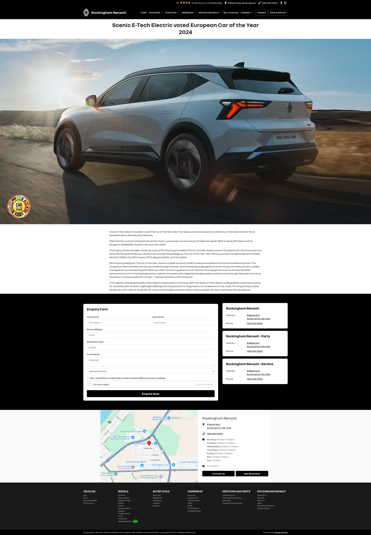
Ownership (187, 12)
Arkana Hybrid (124, 508)
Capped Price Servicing (232, 503)
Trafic (120, 516)
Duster (121, 506)
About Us (261, 500)
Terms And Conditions (266, 506)
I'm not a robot (101, 384)
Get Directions (252, 473)
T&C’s (190, 503)
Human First (193, 498)
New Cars (157, 495)
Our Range (154, 12)
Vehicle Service (228, 495)
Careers (260, 498)
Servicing (191, 495)
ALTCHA (209, 384)
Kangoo (121, 511)
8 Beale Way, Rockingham (242, 2)
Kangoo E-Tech (124, 513)
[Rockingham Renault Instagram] (286, 2)
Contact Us (218, 473)
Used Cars (157, 500)
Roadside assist (194, 511)
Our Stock (171, 12)
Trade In (156, 503)
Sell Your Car (230, 12)
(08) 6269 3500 (270, 2)
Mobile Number (95, 341)
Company (246, 12)
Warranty (226, 500)
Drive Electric (193, 508)
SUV (85, 495)
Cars (85, 498)
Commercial (88, 503)
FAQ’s (190, 506)
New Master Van (125, 521)
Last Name (158, 316)
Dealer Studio (281, 532)
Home (144, 12)
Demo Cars (157, 498)
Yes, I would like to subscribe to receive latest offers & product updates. (128, 378)
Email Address (95, 329)
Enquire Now (150, 393)
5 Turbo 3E (122, 519)
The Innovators (194, 500)
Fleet (259, 503)
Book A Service (278, 12)
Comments (93, 354)
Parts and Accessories (231, 498)
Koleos (121, 503)
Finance (261, 12)
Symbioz (121, 495)
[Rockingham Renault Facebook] (282, 2)
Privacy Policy (263, 508)
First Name (93, 316)
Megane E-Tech (124, 500)
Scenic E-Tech (123, 498)
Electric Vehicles (90, 500)
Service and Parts (208, 12)
